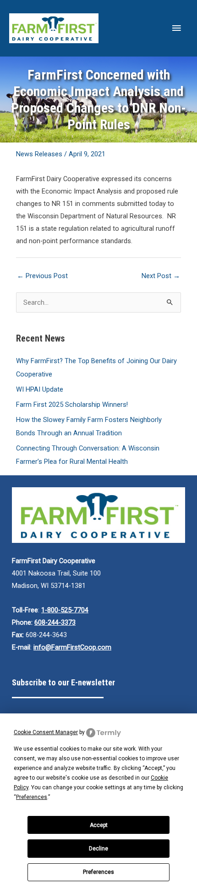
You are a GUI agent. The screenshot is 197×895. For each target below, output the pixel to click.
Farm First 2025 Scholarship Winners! (72, 404)
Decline (98, 848)
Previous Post (42, 276)
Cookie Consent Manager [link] (46, 732)
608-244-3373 (55, 622)
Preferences (98, 872)
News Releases (39, 154)
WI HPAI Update (39, 389)
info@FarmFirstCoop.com (72, 647)
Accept (99, 825)
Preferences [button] (31, 797)
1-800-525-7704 (64, 610)
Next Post (161, 276)
